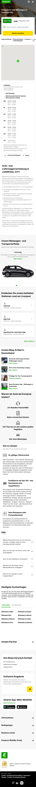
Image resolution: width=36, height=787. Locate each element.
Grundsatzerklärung (19, 777)
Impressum (26, 775)
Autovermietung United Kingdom (18, 39)
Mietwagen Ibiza (6, 615)
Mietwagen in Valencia (24, 615)
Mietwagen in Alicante (24, 611)
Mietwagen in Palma (7, 611)
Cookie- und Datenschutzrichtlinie (11, 775)
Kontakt (9, 777)
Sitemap (3, 777)
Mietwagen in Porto (7, 622)
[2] (19, 285)
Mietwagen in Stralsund (25, 622)
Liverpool (27, 39)
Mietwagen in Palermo (8, 619)
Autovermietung (6, 39)
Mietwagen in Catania (24, 619)
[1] (16, 285)
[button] (18, 61)
